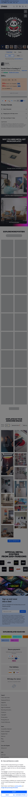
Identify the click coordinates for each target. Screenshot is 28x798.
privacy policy (18, 786)
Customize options (20, 795)
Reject (7, 795)
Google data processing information (9, 787)
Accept (14, 791)
